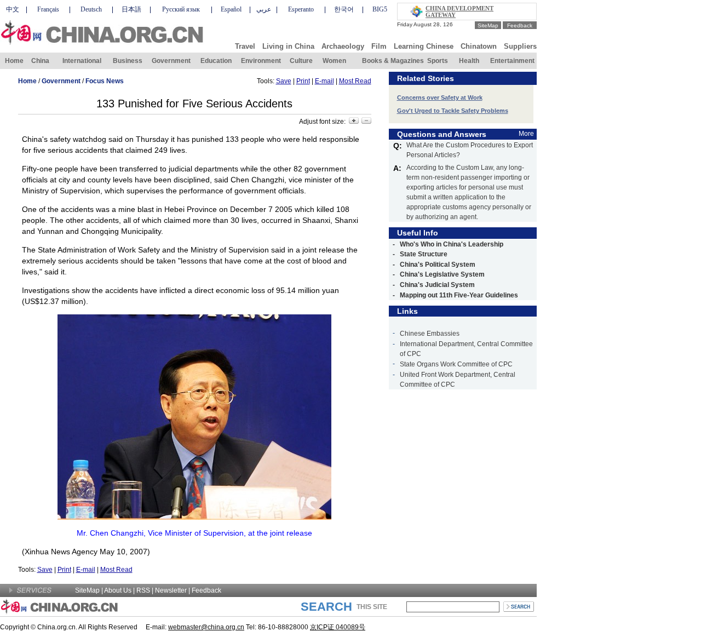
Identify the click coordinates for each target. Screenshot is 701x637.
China (40, 61)
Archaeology (342, 46)
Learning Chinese (423, 46)
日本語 (131, 9)
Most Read (355, 81)
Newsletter (171, 590)
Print (303, 81)
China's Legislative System (442, 274)
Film (379, 46)
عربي (263, 9)
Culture (301, 61)
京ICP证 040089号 (337, 627)
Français (48, 9)
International (81, 61)
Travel (245, 46)
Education (216, 61)
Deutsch (91, 9)
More (526, 133)
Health (469, 61)
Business (127, 61)
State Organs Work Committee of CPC (456, 364)
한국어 (344, 9)
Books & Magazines (393, 61)
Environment (261, 61)
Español (231, 9)
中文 (12, 9)
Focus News (104, 81)
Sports (437, 61)
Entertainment (512, 61)
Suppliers (520, 46)
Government (171, 61)
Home (14, 61)
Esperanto (301, 9)
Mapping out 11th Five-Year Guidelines (459, 295)
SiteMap (488, 25)
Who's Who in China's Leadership (451, 244)
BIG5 (379, 9)
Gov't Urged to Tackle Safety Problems (452, 110)
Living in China (288, 46)
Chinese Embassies (429, 333)
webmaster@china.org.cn (206, 627)
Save (283, 81)
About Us (117, 590)
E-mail (324, 81)
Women (334, 61)
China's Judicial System (437, 285)
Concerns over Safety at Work (439, 97)
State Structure (423, 254)
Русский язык (181, 9)
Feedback (519, 25)
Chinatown (479, 46)
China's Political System (437, 264)
